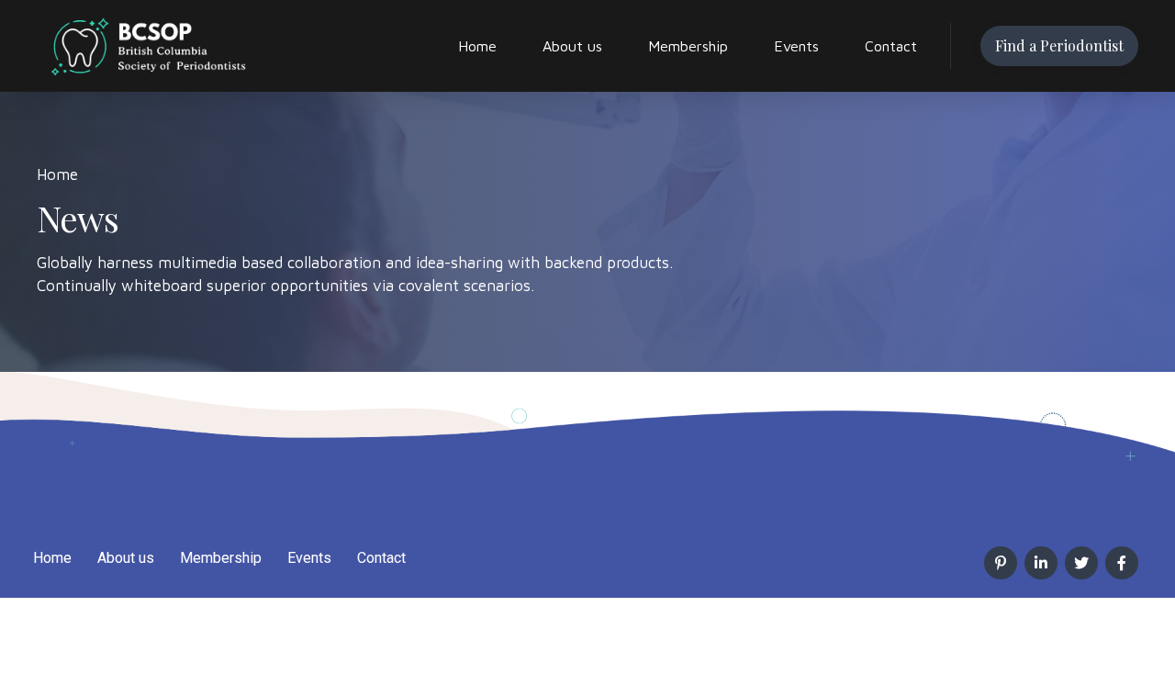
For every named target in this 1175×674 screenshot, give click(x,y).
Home (477, 46)
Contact (891, 46)
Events (796, 46)
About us (572, 46)
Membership (688, 46)
